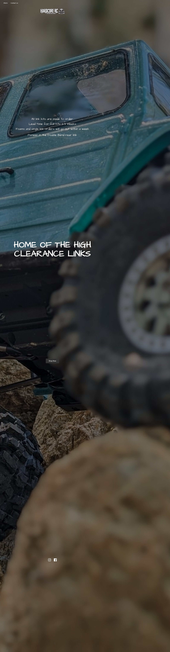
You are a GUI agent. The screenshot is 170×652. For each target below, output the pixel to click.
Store (5, 3)
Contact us (14, 3)
